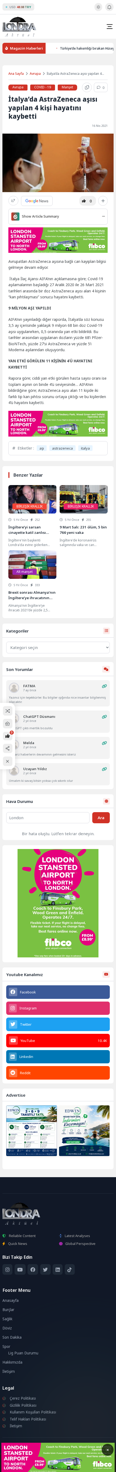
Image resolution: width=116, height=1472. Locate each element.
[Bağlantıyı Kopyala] (87, 87)
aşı (41, 448)
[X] (45, 1269)
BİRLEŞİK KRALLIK (29, 506)
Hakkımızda (12, 1362)
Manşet (67, 87)
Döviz (7, 1328)
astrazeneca (62, 448)
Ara (101, 817)
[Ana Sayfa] (7, 723)
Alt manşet (24, 571)
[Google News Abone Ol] (37, 201)
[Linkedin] (58, 1269)
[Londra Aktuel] (19, 26)
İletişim (8, 1371)
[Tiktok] (70, 1269)
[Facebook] (33, 1269)
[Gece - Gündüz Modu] (98, 9)
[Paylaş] (13, 200)
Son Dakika (12, 1337)
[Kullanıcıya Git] (14, 688)
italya (85, 448)
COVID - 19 (42, 87)
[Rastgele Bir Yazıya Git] (7, 711)
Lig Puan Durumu (23, 1353)
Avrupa (35, 73)
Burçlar (8, 1309)
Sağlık (7, 1318)
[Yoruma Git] (104, 686)
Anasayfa (10, 1300)
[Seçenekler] (103, 201)
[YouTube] (20, 1269)
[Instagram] (7, 1269)
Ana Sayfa (16, 73)
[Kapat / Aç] (7, 761)
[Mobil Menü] (109, 26)
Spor (6, 1346)
